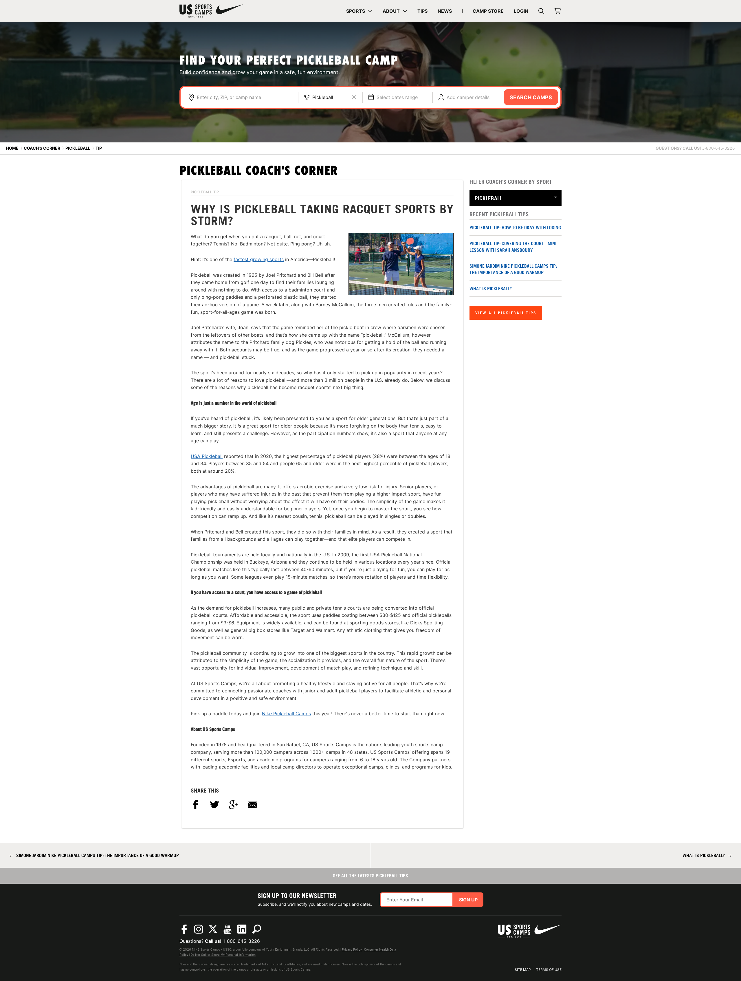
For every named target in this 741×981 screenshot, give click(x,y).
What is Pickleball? (490, 288)
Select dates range (397, 97)
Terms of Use (549, 969)
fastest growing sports (259, 259)
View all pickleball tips (505, 312)
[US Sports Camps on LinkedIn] (242, 929)
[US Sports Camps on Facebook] (184, 929)
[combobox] (244, 97)
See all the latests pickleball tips (370, 876)
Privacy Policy (352, 949)
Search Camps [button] (531, 97)
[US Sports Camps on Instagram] (198, 929)
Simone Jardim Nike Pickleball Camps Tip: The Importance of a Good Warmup (513, 269)
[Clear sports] (354, 97)
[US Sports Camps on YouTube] (227, 929)
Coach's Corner (42, 148)
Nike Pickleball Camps (286, 713)
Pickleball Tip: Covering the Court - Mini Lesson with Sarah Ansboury (512, 247)
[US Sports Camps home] (211, 11)
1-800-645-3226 (241, 941)
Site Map (523, 969)
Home (12, 148)
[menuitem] (359, 11)
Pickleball (322, 97)
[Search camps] (256, 929)
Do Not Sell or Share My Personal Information (223, 955)
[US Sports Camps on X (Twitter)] (213, 929)
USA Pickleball (207, 456)
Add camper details (468, 97)
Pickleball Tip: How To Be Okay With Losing (515, 227)
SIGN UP (468, 900)
